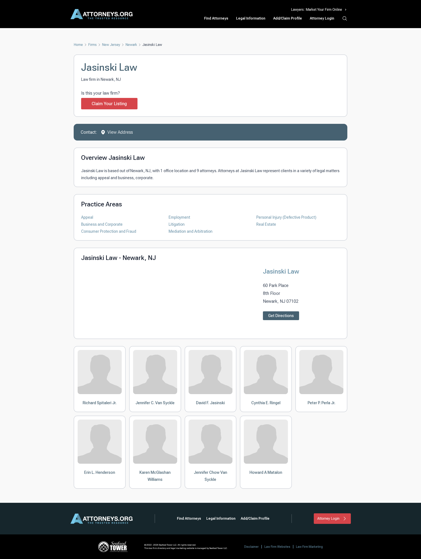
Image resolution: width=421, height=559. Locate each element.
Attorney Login (322, 18)
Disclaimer (251, 546)
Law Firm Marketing (309, 546)
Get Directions (281, 315)
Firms (92, 45)
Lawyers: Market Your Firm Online (316, 9)
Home (78, 45)
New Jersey (111, 45)
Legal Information (250, 18)
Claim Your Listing (109, 103)
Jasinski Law (281, 271)
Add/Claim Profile (287, 18)
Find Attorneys (216, 18)
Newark (131, 45)
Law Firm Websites (277, 546)
